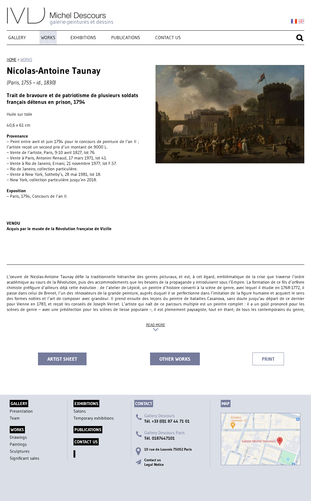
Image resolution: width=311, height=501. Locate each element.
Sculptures (19, 451)
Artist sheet (62, 359)
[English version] (301, 21)
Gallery (17, 37)
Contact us (168, 37)
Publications (125, 37)
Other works (174, 359)
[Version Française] (294, 21)
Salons (79, 411)
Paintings (18, 444)
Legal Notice (154, 464)
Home (11, 59)
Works (48, 37)
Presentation (21, 411)
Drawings (18, 437)
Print (268, 359)
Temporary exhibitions (93, 418)
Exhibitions (83, 37)
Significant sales (24, 458)
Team (15, 418)
